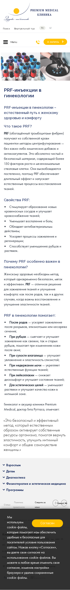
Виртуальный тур (24, 28)
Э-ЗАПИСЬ (53, 42)
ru (42, 28)
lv (50, 28)
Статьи (7, 504)
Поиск (6, 28)
